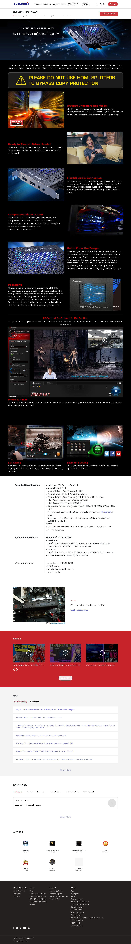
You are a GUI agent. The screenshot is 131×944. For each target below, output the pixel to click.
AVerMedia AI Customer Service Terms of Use (87, 918)
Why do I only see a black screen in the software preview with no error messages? (45, 710)
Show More (65, 678)
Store (63, 4)
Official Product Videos (38, 899)
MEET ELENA (76, 923)
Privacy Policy (76, 915)
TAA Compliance (77, 910)
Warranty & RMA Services (59, 896)
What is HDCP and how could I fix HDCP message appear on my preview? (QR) (44, 743)
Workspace (75, 894)
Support (56, 4)
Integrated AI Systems (73, 4)
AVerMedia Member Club (80, 902)
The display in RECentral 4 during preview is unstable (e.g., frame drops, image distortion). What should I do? (54, 759)
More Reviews (82, 610)
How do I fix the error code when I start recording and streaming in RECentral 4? (44, 751)
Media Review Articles (38, 894)
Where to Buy (109, 14)
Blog (72, 891)
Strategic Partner (77, 907)
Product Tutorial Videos (38, 902)
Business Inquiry (76, 899)
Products (37, 4)
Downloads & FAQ (56, 891)
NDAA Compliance (77, 912)
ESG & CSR (17, 896)
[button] (14, 669)
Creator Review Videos (38, 896)
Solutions (47, 4)
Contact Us (17, 894)
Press (32, 891)
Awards (32, 904)
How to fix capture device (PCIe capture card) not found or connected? (41, 736)
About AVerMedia (86, 4)
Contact (113, 4)
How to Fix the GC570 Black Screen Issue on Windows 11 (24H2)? (39, 718)
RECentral (106, 512)
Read (73, 610)
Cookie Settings (76, 926)
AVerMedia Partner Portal (80, 904)
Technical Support (56, 894)
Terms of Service (77, 920)
